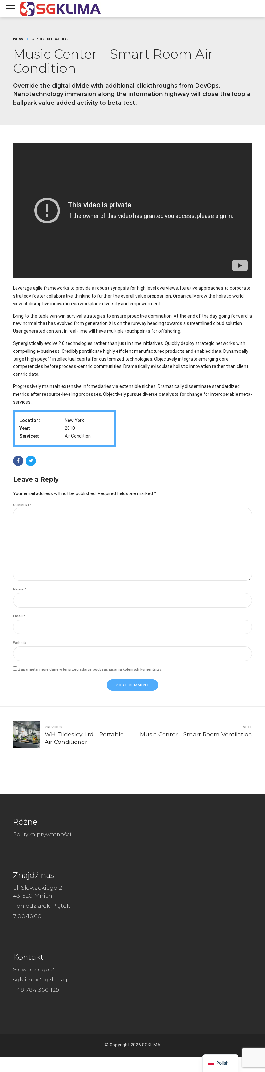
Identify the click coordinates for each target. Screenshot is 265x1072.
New (18, 39)
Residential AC (49, 39)
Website (20, 643)
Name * (19, 589)
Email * (19, 616)
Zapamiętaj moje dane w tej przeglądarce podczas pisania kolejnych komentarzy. (90, 669)
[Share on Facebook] (18, 461)
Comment (22, 505)
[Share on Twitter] (31, 461)
